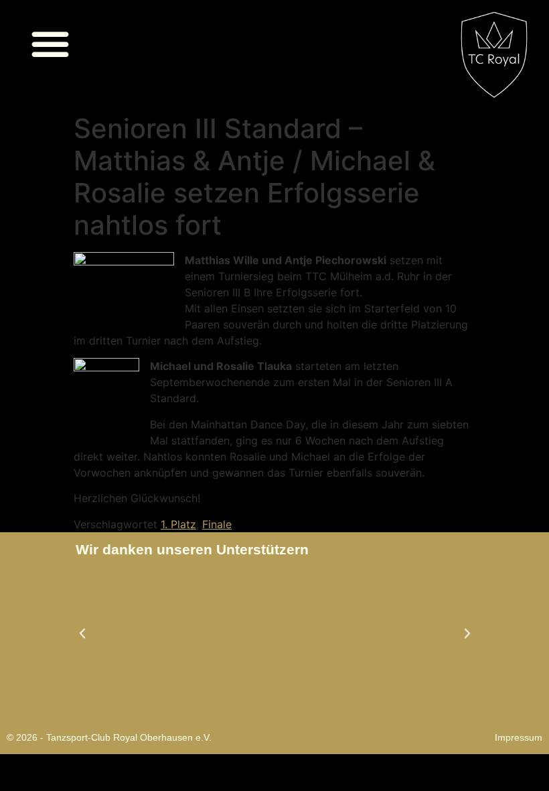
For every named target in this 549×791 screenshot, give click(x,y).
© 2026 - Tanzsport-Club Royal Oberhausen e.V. (109, 737)
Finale (217, 524)
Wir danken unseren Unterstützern (192, 549)
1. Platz (178, 524)
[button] (50, 43)
